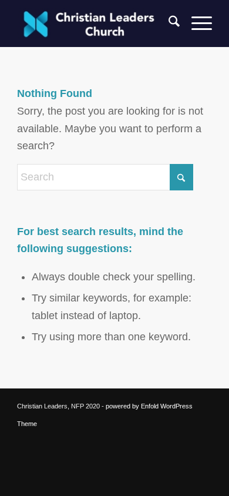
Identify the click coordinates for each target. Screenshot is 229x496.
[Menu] (196, 23)
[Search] (168, 23)
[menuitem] (168, 23)
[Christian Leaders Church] (95, 23)
